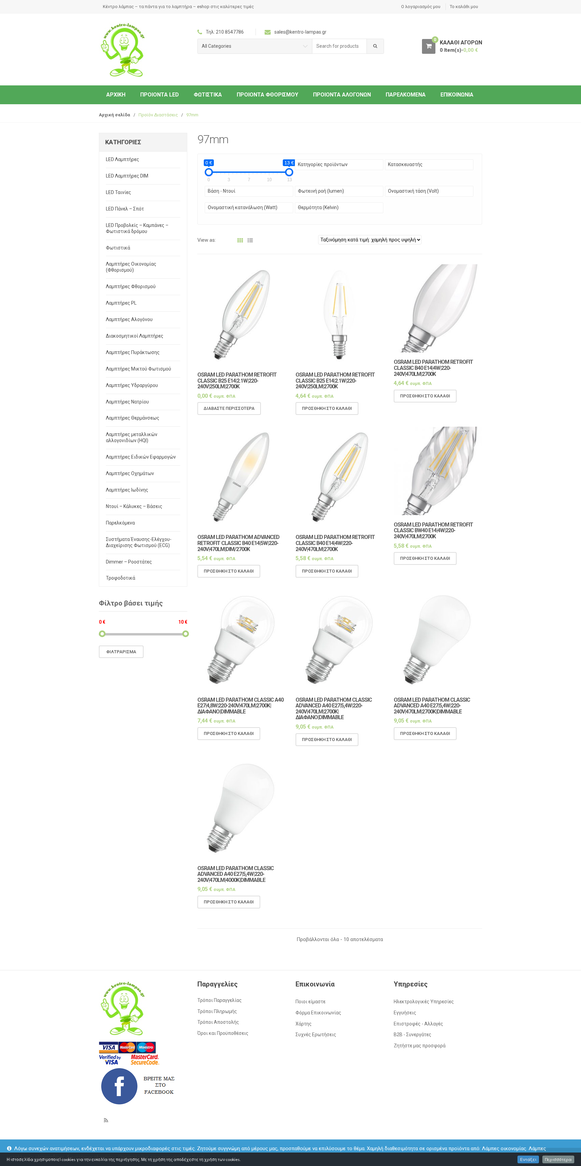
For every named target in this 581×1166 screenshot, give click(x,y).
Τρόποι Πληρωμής (217, 1011)
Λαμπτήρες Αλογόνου (129, 319)
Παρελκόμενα (406, 94)
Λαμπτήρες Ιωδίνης (127, 490)
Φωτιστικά (208, 94)
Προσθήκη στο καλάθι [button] (327, 408)
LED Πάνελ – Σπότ (125, 208)
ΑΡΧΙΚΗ (115, 94)
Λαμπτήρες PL (121, 303)
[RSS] (106, 1120)
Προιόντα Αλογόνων (342, 94)
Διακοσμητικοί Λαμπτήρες (134, 336)
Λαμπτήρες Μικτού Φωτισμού (138, 369)
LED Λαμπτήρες (122, 159)
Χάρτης (304, 1023)
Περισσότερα (558, 1159)
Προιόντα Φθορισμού (267, 94)
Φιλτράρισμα (121, 651)
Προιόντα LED (159, 94)
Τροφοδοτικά (120, 578)
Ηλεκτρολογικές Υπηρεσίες (424, 1001)
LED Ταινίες (118, 192)
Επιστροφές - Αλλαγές (418, 1023)
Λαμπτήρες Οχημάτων (130, 473)
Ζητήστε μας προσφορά (420, 1045)
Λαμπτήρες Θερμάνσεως (132, 418)
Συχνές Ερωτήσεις (316, 1034)
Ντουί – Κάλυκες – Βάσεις (134, 506)
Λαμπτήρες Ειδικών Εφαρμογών (141, 457)
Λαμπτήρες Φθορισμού (131, 286)
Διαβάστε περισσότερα (229, 408)
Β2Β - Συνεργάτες (412, 1034)
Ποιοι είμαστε (310, 1001)
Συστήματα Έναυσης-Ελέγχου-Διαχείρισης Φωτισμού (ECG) (138, 542)
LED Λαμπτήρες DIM (127, 176)
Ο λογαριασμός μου (420, 6)
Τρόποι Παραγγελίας (219, 1000)
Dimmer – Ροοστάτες (129, 562)
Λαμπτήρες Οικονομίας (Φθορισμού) (131, 267)
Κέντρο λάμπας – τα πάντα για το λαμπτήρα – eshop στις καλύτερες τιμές (178, 6)
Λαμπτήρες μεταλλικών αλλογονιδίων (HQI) (131, 437)
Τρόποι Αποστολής (218, 1022)
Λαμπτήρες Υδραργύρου (132, 385)
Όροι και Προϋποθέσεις (222, 1033)
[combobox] (339, 46)
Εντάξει (528, 1159)
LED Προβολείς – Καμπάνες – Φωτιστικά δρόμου (137, 228)
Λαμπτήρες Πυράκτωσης (133, 352)
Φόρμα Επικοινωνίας (318, 1012)
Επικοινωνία (456, 94)
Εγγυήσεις (405, 1012)
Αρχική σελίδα (114, 114)
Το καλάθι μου (464, 6)
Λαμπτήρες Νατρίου (127, 401)
